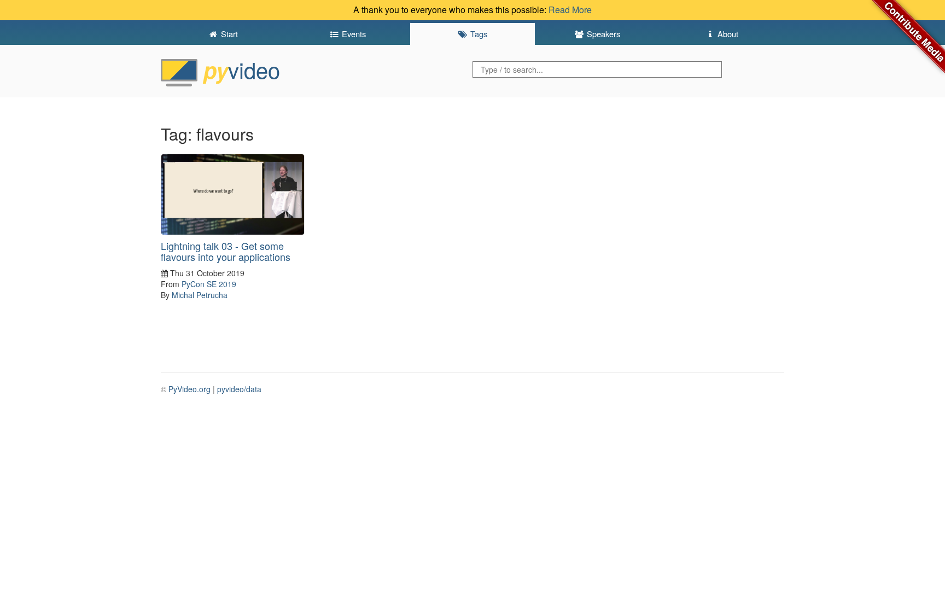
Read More (570, 9)
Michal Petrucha (200, 294)
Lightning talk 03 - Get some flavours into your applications (225, 251)
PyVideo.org (189, 388)
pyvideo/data (239, 388)
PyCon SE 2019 (209, 283)
